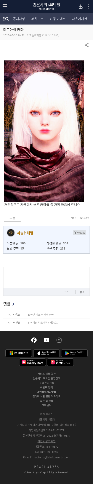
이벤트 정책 (46, 387)
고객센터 (46, 405)
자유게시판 (79, 18)
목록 (13, 218)
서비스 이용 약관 (47, 374)
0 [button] (76, 218)
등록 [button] (82, 292)
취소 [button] (66, 292)
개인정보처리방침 (46, 392)
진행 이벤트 (58, 18)
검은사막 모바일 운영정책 (46, 378)
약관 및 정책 (46, 401)
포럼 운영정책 (46, 383)
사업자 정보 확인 (47, 441)
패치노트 (37, 18)
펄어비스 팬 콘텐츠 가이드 (46, 396)
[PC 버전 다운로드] (80, 6)
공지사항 (19, 18)
